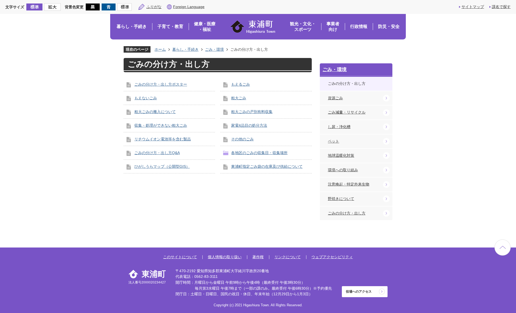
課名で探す (501, 7)
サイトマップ (472, 7)
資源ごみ (335, 98)
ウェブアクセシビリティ (332, 257)
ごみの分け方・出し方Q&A (157, 153)
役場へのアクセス (359, 291)
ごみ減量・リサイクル (347, 112)
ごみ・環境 (214, 49)
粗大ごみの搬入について (155, 112)
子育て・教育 (170, 26)
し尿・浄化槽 (339, 127)
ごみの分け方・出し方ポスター (160, 84)
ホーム (160, 49)
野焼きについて (341, 198)
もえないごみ (145, 98)
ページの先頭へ (502, 247)
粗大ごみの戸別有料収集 (252, 112)
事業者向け (333, 26)
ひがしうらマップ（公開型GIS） (162, 166)
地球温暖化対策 (341, 155)
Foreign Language (189, 7)
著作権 (258, 257)
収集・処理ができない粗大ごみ (160, 125)
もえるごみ (240, 84)
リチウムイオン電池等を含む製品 (162, 139)
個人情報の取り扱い (225, 257)
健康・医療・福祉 (205, 26)
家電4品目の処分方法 (249, 125)
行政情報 (358, 26)
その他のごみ (242, 139)
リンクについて (287, 257)
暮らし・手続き (132, 26)
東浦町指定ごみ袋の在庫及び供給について (267, 166)
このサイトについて (180, 257)
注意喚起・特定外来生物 (348, 184)
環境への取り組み (343, 170)
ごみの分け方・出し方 (347, 213)
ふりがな (154, 7)
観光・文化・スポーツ (303, 26)
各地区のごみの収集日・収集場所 (259, 153)
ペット (333, 141)
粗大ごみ (238, 98)
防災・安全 (389, 26)
